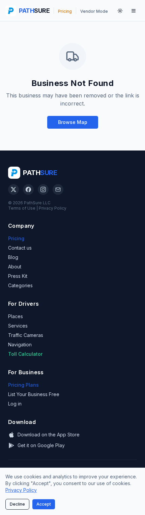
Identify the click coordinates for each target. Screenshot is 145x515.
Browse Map (72, 122)
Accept (43, 504)
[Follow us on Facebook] (28, 189)
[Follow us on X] (13, 189)
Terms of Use (21, 208)
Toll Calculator (25, 354)
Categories (20, 285)
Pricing (16, 238)
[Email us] (58, 189)
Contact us (20, 248)
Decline (17, 504)
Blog (13, 257)
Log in (15, 403)
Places (15, 316)
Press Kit (17, 276)
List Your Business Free (33, 394)
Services (18, 326)
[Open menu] (133, 11)
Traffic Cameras (25, 335)
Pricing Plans (23, 385)
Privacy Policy (52, 208)
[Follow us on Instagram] (43, 189)
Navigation (20, 344)
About (14, 266)
